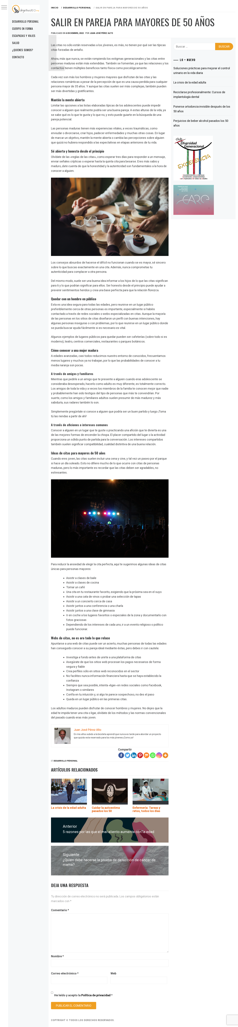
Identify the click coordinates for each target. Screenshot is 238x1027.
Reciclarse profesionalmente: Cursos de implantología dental (199, 94)
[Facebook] (121, 755)
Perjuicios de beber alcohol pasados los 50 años (200, 123)
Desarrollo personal (25, 21)
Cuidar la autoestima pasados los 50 (106, 809)
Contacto (18, 57)
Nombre (57, 956)
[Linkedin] (134, 755)
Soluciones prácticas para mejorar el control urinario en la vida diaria (201, 70)
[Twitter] (127, 755)
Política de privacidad (96, 995)
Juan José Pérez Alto (101, 33)
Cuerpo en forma (22, 29)
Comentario (60, 910)
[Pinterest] (140, 755)
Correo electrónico (65, 973)
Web (113, 973)
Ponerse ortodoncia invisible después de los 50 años (201, 109)
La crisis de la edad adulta (68, 807)
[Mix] (146, 755)
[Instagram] (159, 755)
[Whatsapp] (153, 755)
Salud (15, 43)
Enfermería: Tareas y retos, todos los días (146, 809)
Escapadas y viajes (23, 36)
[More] (165, 755)
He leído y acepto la (83, 995)
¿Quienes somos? (22, 50)
